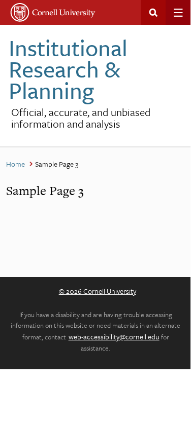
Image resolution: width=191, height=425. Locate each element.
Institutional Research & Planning (68, 68)
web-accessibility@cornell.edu (114, 336)
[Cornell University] (53, 12)
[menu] (178, 12)
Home (15, 164)
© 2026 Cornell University (97, 291)
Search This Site (153, 12)
